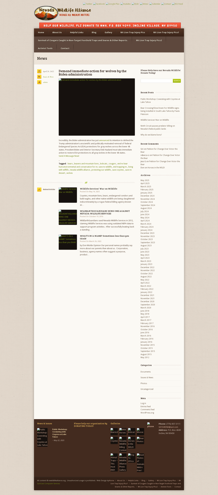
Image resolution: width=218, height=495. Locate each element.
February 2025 (147, 190)
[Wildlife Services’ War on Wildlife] (68, 195)
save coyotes (118, 170)
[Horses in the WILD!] (131, 443)
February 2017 (147, 323)
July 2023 (145, 249)
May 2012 (145, 357)
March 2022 (146, 286)
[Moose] (140, 431)
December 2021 (147, 295)
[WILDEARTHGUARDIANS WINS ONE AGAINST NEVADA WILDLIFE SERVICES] (68, 217)
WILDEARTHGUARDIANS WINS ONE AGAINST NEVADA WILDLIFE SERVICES (105, 212)
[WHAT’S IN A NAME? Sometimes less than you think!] (68, 242)
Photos (144, 383)
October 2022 (147, 274)
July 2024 (145, 211)
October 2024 (147, 202)
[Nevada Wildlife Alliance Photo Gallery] (123, 462)
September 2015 (148, 351)
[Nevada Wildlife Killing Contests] (123, 444)
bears (70, 164)
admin (45, 82)
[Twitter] (87, 4)
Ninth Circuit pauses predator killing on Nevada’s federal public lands (158, 127)
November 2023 (148, 236)
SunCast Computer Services (48, 484)
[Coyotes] (114, 440)
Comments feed (147, 409)
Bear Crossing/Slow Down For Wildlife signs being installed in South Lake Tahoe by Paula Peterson (160, 111)
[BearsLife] (114, 431)
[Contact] (166, 4)
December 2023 (147, 233)
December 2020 (147, 301)
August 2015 (146, 354)
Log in (143, 403)
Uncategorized (147, 389)
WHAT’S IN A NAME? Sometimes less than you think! (104, 237)
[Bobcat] (131, 431)
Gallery (108, 32)
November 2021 (148, 298)
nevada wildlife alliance (80, 170)
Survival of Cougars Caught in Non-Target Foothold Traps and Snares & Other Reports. (83, 40)
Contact (65, 48)
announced (104, 140)
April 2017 (145, 317)
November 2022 (148, 270)
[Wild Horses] (123, 431)
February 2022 (147, 289)
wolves (70, 173)
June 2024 (145, 214)
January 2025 (146, 193)
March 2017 (146, 320)
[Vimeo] (144, 4)
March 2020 (146, 308)
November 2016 (148, 326)
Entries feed (146, 406)
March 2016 (146, 336)
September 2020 (148, 305)
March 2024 (146, 224)
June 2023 (145, 252)
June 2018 (145, 311)
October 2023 (147, 239)
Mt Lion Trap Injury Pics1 (166, 32)
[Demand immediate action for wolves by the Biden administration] (97, 107)
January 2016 (146, 342)
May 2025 (145, 180)
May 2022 (145, 280)
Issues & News (48, 77)
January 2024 (146, 230)
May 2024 (145, 218)
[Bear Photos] (140, 440)
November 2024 (148, 199)
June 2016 (145, 332)
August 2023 (146, 245)
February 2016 (147, 339)
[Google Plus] (112, 4)
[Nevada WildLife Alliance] (62, 14)
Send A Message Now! (69, 156)
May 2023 (145, 255)
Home (41, 32)
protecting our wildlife (101, 170)
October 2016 (147, 329)
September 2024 (148, 205)
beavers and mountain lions (86, 164)
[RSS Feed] (177, 4)
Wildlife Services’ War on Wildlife (98, 188)
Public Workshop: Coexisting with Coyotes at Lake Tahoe (160, 100)
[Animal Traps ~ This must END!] (114, 462)
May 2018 (145, 314)
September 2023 (148, 242)
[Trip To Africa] (131, 458)
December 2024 (147, 196)
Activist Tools (45, 48)
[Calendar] (154, 4)
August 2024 (146, 208)
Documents (146, 372)
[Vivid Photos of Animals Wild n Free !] (140, 462)
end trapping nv (120, 167)
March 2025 (146, 187)
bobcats (103, 164)
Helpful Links (76, 32)
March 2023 (146, 261)
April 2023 (145, 258)
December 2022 (147, 267)
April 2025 (145, 183)
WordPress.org (147, 413)
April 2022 (145, 283)
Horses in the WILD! (156, 168)
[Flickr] (135, 4)
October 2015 (147, 348)
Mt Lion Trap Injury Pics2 (149, 40)
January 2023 (146, 264)
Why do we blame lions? (151, 135)
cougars (112, 164)
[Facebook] (99, 4)
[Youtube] (125, 4)
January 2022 (146, 292)
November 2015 (148, 345)
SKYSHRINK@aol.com (168, 427)
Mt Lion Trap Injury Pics (132, 32)
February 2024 (147, 227)
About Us (57, 32)
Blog (94, 32)
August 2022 (146, 277)
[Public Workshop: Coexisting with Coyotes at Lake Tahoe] (42, 437)
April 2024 (145, 221)
